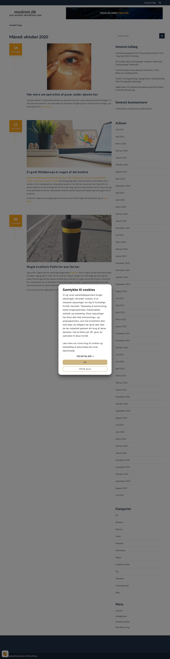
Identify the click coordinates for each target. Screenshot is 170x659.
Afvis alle (85, 369)
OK (85, 362)
